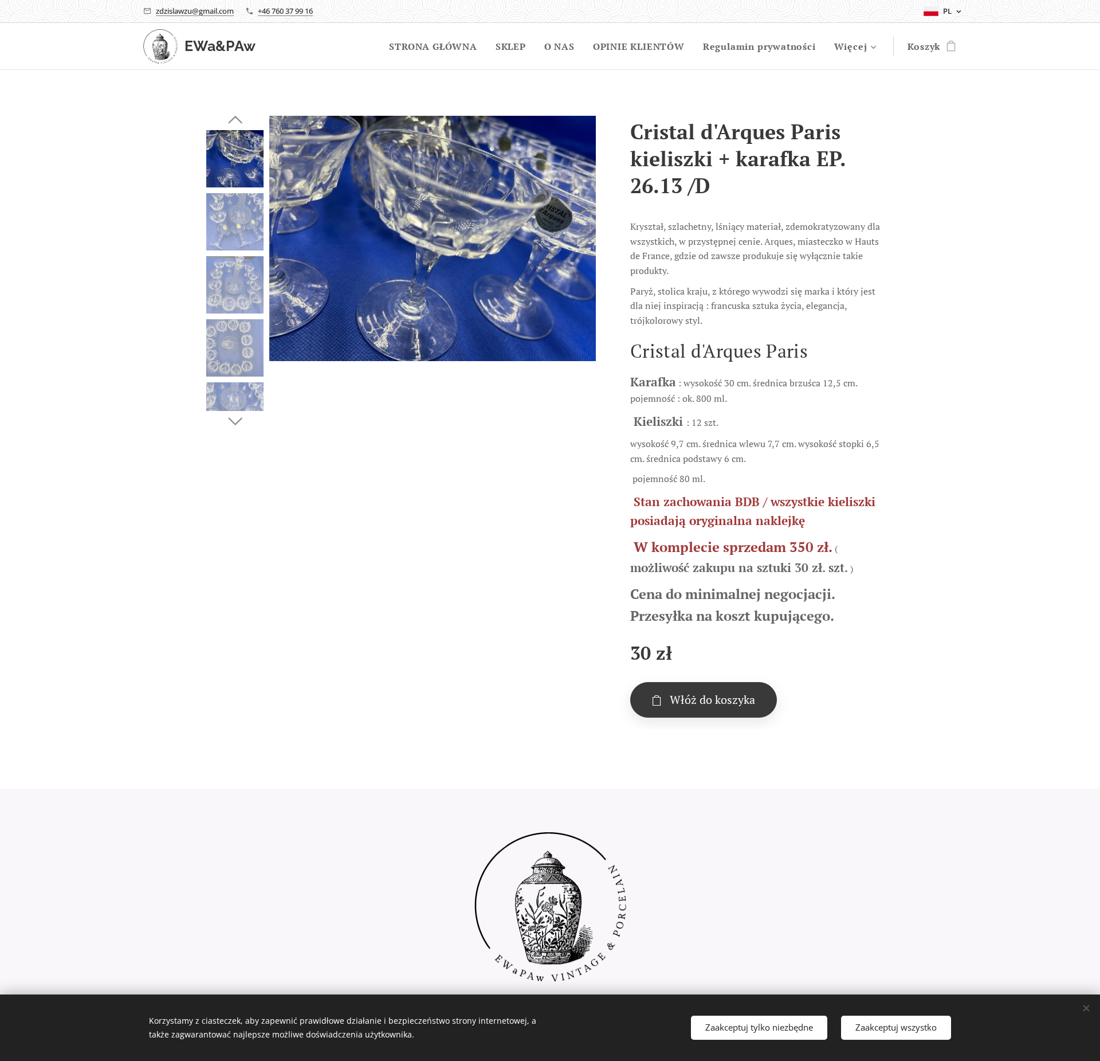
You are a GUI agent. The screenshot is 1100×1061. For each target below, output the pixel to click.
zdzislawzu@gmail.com (195, 11)
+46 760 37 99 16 (285, 11)
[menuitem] (436, 46)
